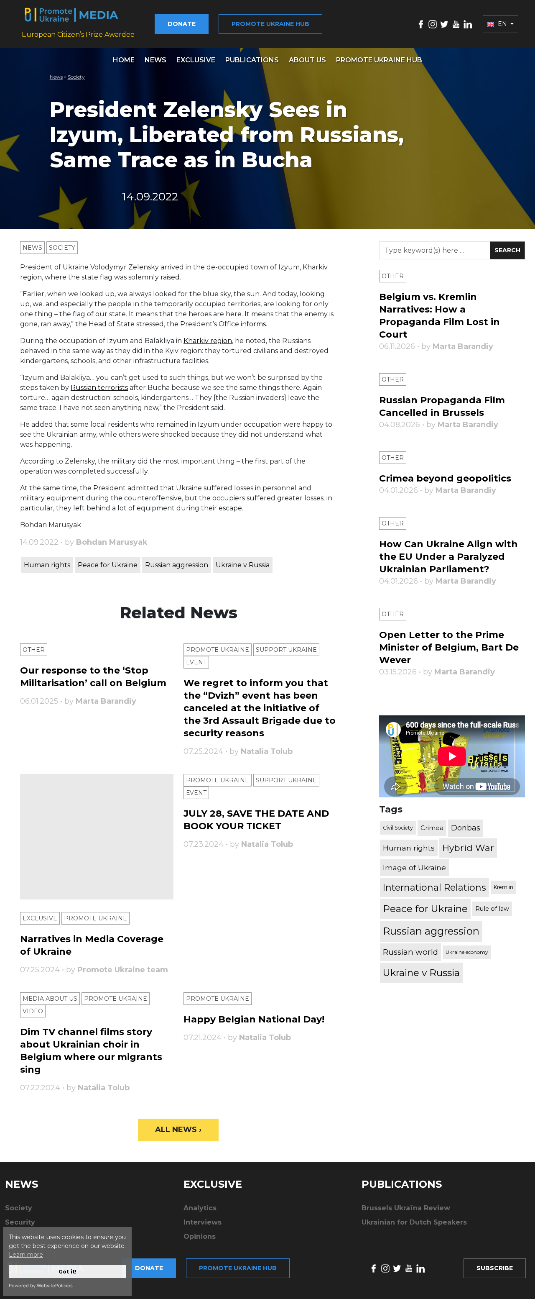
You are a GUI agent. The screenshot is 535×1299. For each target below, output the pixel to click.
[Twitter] (444, 24)
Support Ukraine (286, 649)
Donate (182, 24)
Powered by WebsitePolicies (41, 1286)
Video (33, 1011)
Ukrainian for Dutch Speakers (414, 1222)
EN (502, 24)
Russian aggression (176, 565)
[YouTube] (456, 24)
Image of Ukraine (414, 867)
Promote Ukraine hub (270, 24)
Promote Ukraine (217, 649)
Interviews (202, 1222)
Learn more (26, 1254)
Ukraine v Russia (243, 565)
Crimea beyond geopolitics (445, 478)
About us (307, 60)
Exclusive (195, 60)
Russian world (410, 952)
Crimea (431, 828)
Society (76, 77)
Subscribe (494, 1268)
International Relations (434, 887)
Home (124, 60)
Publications (252, 60)
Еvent (196, 662)
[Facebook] (421, 24)
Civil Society (398, 828)
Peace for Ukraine (108, 565)
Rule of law (492, 908)
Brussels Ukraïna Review (406, 1208)
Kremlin (503, 887)
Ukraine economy (467, 952)
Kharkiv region (207, 341)
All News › (178, 1129)
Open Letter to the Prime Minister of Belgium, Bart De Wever (449, 647)
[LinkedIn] (468, 24)
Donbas (465, 828)
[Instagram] (432, 24)
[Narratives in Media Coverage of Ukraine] (96, 836)
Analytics (200, 1208)
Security (20, 1222)
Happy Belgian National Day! (253, 1019)
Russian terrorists (99, 388)
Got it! (67, 1271)
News (155, 60)
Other (34, 649)
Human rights (47, 565)
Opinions (199, 1236)
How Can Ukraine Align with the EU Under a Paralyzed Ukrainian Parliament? (448, 556)
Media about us (50, 998)
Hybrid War (468, 847)
